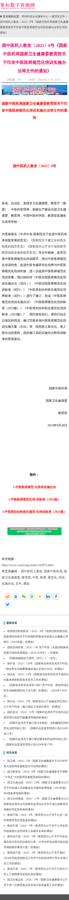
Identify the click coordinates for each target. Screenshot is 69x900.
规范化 (52, 577)
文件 (19, 583)
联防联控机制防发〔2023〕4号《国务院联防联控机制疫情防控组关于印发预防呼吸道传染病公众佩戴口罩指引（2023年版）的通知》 (36, 636)
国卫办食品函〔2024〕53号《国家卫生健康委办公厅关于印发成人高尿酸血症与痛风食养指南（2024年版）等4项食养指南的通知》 (36, 788)
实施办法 (8, 583)
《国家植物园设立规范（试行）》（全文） (32, 658)
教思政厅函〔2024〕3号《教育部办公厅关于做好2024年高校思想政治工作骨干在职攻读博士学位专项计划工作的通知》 (36, 858)
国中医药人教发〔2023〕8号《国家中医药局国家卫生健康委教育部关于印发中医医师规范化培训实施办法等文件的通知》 (34, 27)
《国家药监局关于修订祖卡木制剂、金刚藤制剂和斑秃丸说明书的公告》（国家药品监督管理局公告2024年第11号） (36, 728)
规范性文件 (59, 16)
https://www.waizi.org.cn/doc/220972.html (27, 565)
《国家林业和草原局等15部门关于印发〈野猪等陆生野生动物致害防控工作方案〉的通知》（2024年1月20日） (36, 690)
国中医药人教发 (31, 571)
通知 (26, 583)
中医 (35, 577)
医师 (43, 577)
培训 (61, 577)
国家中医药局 (53, 571)
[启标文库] (34, 94)
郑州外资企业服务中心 (35, 16)
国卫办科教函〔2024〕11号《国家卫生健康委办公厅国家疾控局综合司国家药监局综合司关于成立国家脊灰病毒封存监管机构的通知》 (36, 804)
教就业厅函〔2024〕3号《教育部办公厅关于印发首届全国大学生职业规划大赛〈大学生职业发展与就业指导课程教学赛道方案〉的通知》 (36, 842)
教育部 (26, 577)
